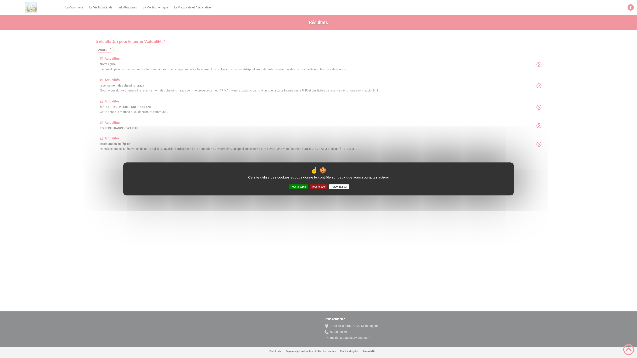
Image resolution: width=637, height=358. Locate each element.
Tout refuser (319, 186)
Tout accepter (299, 186)
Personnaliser (339, 186)
